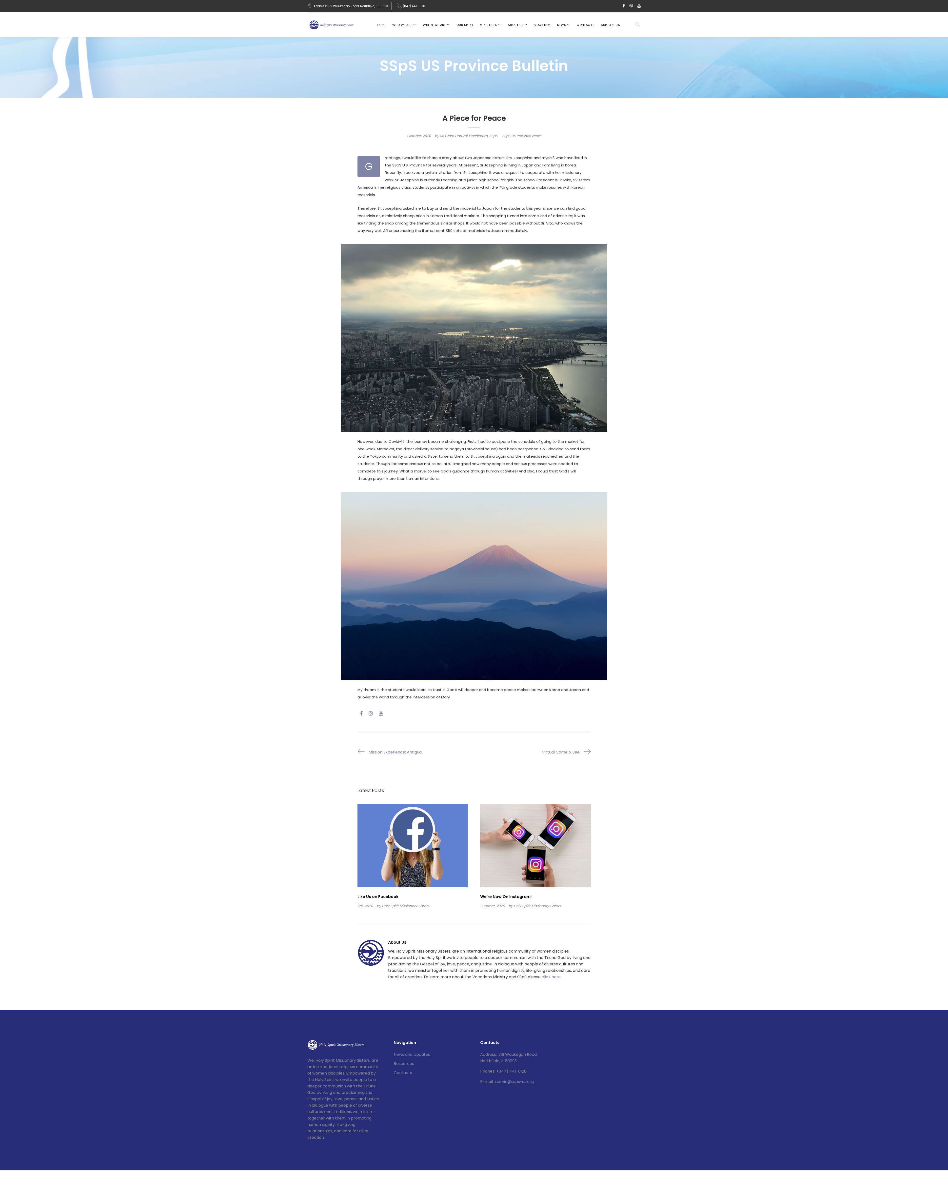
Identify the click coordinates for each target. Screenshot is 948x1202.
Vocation (542, 25)
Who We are (402, 25)
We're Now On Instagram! (506, 896)
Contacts (585, 25)
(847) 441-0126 (414, 6)
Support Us (610, 25)
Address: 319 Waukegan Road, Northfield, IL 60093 (351, 6)
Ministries (488, 25)
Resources (404, 1063)
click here (551, 977)
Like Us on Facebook (377, 896)
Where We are (434, 25)
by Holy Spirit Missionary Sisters (403, 905)
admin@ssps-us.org (514, 1081)
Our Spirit (465, 25)
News (561, 25)
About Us (516, 25)
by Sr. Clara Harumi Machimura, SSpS (466, 135)
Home (381, 25)
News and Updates (412, 1054)
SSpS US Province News (521, 135)
